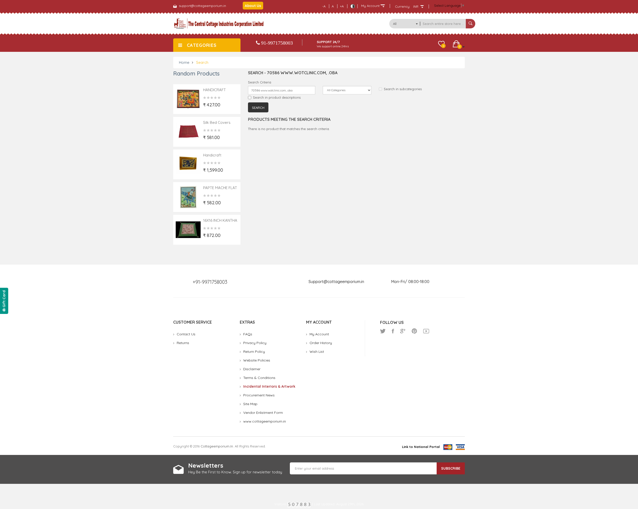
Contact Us (186, 334)
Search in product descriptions (277, 97)
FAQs (247, 334)
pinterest (414, 331)
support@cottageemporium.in (202, 6)
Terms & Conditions (259, 377)
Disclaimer (251, 369)
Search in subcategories (403, 89)
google (402, 331)
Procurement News (259, 395)
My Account (319, 334)
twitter (383, 331)
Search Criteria (259, 82)
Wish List (317, 351)
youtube (426, 331)
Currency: (402, 6)
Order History (321, 343)
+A (342, 6)
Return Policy (254, 351)
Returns (183, 343)
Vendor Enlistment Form (263, 412)
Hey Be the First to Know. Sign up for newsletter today (235, 472)
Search (202, 62)
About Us (253, 5)
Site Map (250, 404)
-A (323, 6)
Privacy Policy (254, 343)
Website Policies (256, 360)
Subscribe (450, 468)
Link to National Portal (421, 447)
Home (184, 62)
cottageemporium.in (217, 446)
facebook (393, 331)
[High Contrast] (352, 6)
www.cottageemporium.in (264, 421)
